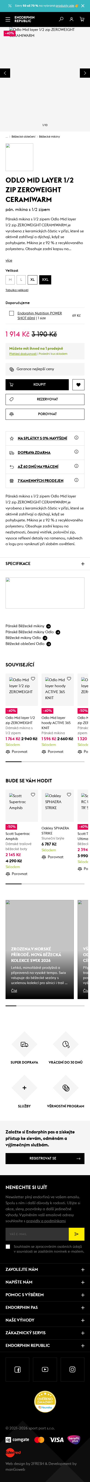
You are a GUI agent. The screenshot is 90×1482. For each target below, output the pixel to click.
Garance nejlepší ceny (35, 369)
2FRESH (37, 1464)
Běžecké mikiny (49, 136)
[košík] (82, 19)
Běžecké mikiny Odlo (23, 638)
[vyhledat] (61, 19)
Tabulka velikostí (17, 290)
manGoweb (15, 1469)
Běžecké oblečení (23, 136)
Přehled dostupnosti (23, 353)
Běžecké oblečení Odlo (25, 644)
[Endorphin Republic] (24, 19)
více (9, 260)
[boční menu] (8, 19)
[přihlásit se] (71, 19)
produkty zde (65, 5)
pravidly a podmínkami (46, 1221)
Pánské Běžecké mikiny (25, 626)
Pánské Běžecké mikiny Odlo (30, 632)
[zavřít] (82, 6)
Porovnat (19, 752)
